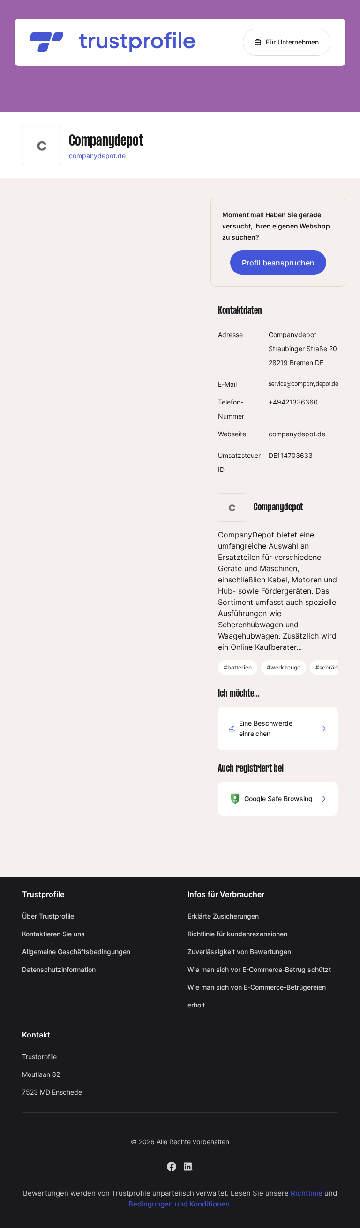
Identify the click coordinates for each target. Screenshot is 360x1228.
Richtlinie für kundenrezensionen (237, 934)
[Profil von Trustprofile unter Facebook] (171, 1166)
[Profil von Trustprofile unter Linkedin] (188, 1166)
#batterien (238, 667)
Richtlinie (306, 1193)
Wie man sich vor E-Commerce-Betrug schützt (259, 969)
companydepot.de (97, 156)
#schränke (329, 667)
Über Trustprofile (48, 916)
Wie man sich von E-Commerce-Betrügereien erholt (257, 996)
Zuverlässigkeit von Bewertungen (239, 952)
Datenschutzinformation (59, 969)
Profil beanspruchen (278, 262)
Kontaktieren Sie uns (53, 934)
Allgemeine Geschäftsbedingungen (76, 952)
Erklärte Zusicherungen (223, 916)
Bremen (301, 363)
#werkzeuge (283, 667)
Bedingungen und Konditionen (179, 1203)
